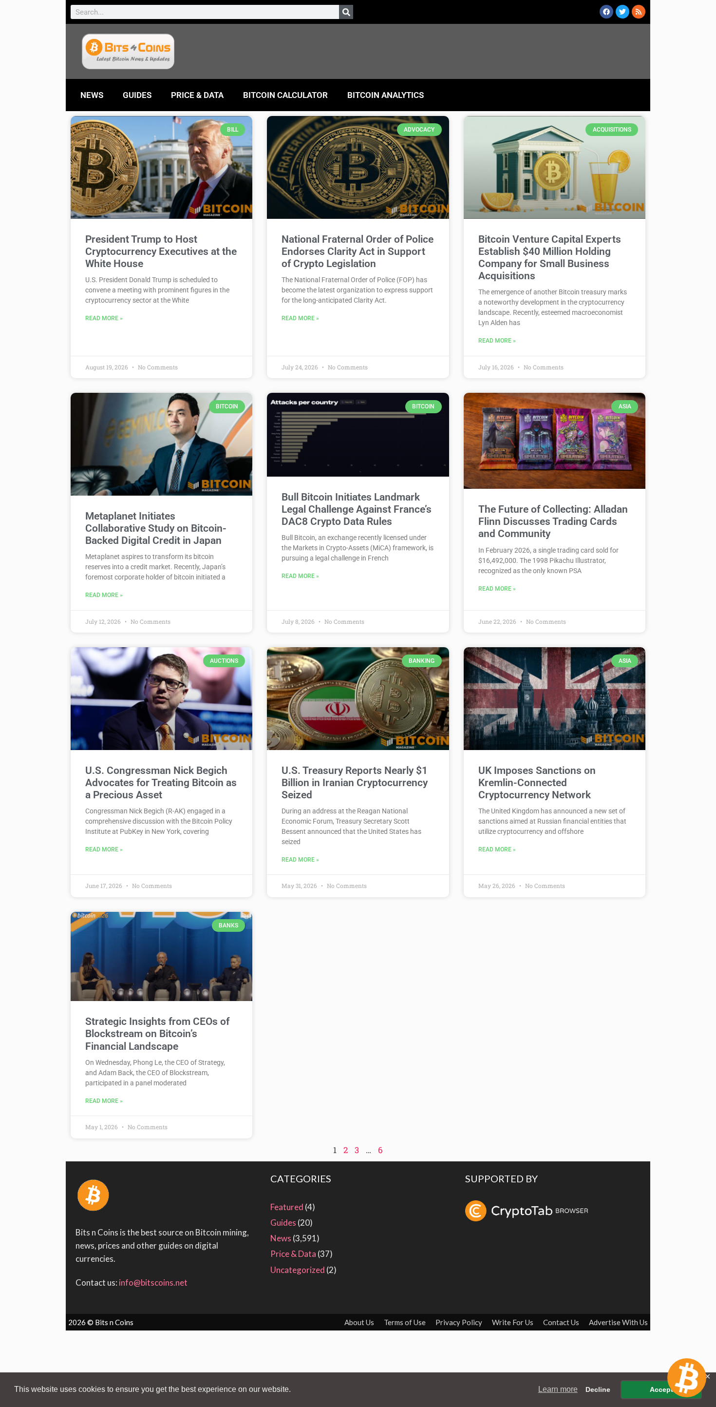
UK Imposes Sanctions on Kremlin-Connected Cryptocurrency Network (537, 783)
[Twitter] (622, 12)
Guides (137, 95)
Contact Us (561, 1322)
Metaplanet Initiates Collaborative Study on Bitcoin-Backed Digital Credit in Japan (155, 528)
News (91, 95)
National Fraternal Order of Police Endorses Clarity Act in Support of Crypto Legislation (357, 251)
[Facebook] (606, 12)
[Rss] (638, 12)
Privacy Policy (458, 1322)
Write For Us (512, 1322)
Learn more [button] (558, 1389)
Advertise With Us (618, 1322)
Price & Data (197, 95)
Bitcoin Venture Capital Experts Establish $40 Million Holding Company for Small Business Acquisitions (549, 257)
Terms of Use (405, 1322)
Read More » (104, 318)
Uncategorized (297, 1270)
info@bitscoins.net (153, 1282)
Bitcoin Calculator (285, 95)
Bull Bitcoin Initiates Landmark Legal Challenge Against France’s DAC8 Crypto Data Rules (357, 509)
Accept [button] (661, 1389)
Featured (286, 1207)
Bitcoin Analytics (385, 95)
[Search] (346, 12)
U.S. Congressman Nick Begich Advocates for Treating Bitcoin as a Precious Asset (161, 783)
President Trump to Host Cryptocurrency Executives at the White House (161, 251)
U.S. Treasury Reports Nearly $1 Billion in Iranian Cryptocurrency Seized (355, 783)
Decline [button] (597, 1389)
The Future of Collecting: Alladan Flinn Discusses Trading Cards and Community (553, 521)
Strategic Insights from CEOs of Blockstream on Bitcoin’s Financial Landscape (157, 1034)
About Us (359, 1322)
